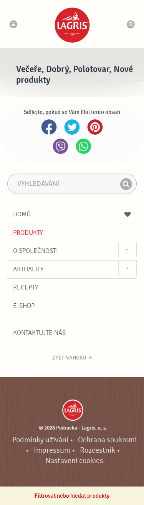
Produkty (28, 232)
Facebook (49, 127)
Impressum (52, 450)
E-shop (24, 305)
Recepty (25, 287)
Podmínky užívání (40, 440)
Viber (60, 146)
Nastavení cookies (74, 461)
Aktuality (28, 269)
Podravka (72, 25)
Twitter (72, 127)
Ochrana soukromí (107, 440)
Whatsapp (83, 146)
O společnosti (35, 250)
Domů (22, 214)
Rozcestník (97, 450)
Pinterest (95, 127)
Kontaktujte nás (39, 332)
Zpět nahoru (69, 358)
